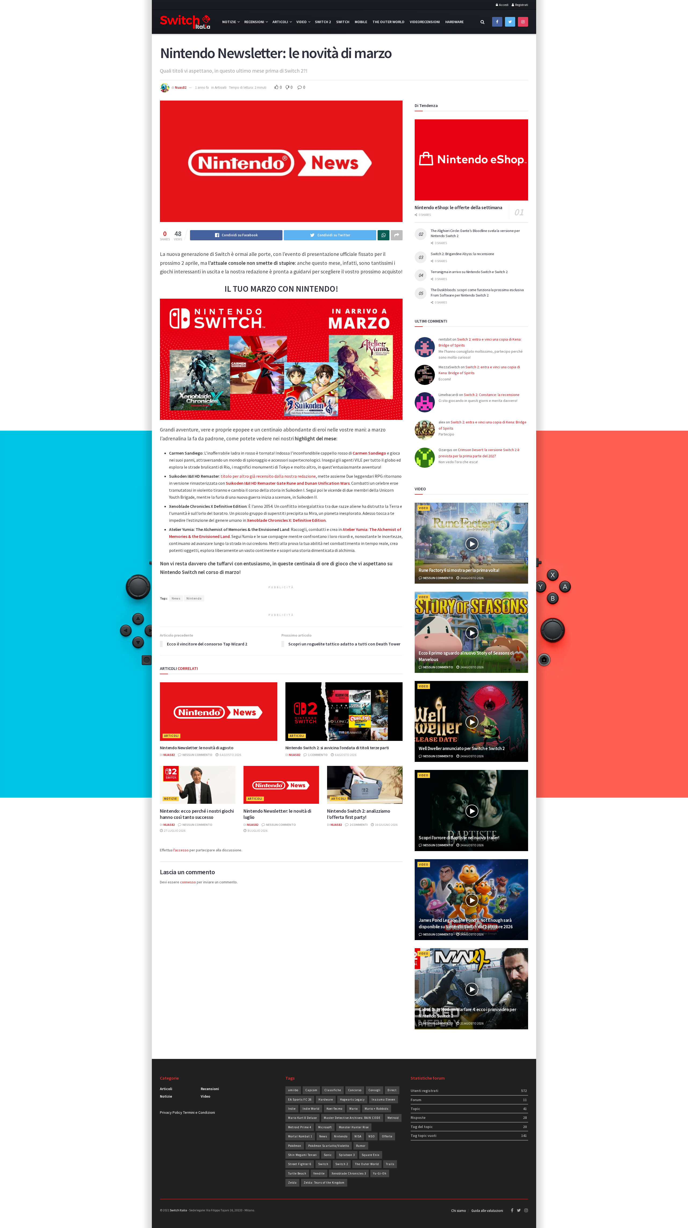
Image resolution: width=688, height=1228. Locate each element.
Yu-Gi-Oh (379, 1173)
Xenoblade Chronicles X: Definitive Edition (286, 520)
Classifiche (332, 1090)
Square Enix (370, 1155)
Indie (292, 1109)
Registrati (521, 5)
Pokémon (294, 1146)
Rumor (361, 1146)
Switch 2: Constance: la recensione (491, 394)
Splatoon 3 (347, 1155)
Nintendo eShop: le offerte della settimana (458, 207)
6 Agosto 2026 (230, 755)
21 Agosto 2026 (471, 1023)
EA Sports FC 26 (299, 1099)
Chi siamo (458, 1210)
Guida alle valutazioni (487, 1210)
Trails (390, 1164)
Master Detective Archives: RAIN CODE (352, 1118)
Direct (392, 1090)
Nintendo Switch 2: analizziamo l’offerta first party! (358, 814)
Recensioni (254, 21)
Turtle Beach (297, 1173)
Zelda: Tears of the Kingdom (324, 1182)
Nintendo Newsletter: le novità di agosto (196, 747)
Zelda (292, 1182)
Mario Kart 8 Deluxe (302, 1118)
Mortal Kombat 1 (300, 1136)
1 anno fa (202, 87)
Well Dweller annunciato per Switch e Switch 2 (462, 748)
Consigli (374, 1090)
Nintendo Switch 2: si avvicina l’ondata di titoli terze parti (337, 747)
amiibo (293, 1090)
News (176, 598)
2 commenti (358, 825)
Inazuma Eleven (383, 1099)
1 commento (317, 755)
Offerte (387, 1136)
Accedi (503, 5)
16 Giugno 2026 (385, 825)
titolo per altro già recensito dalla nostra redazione (268, 476)
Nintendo (194, 598)
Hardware (454, 21)
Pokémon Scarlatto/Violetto (328, 1146)
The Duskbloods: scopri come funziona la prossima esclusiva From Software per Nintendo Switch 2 (477, 292)
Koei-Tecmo (334, 1109)
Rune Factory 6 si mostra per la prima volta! (459, 570)
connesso (188, 882)
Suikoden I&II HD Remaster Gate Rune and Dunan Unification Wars (288, 483)
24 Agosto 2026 (471, 578)
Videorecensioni (425, 21)
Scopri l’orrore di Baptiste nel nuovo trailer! (459, 838)
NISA (357, 1136)
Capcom (311, 1090)
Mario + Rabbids (376, 1109)
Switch (342, 21)
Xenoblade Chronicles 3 (349, 1173)
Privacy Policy (171, 1112)
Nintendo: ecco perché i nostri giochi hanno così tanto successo (197, 814)
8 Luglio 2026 (257, 831)
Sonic (328, 1155)
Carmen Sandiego (369, 453)
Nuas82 (181, 87)
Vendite (319, 1173)
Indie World (311, 1109)
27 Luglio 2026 (174, 831)
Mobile (361, 21)
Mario (353, 1109)
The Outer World (388, 21)
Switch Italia (178, 1210)
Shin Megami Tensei (302, 1155)
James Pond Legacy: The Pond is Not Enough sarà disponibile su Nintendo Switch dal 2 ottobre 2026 (466, 923)
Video (301, 21)
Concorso (354, 1090)
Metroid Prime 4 (299, 1127)
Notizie (229, 21)
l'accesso (181, 850)
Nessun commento (197, 755)
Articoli (280, 21)
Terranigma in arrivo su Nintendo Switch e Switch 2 (469, 271)
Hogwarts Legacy (352, 1099)
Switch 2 (323, 21)
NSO (371, 1136)
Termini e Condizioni (199, 1112)
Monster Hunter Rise (354, 1127)
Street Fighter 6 (299, 1164)
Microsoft (325, 1127)
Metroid (393, 1118)
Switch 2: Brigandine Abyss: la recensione (462, 253)
